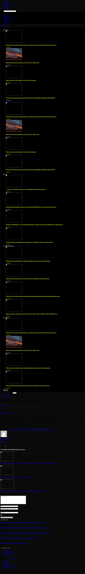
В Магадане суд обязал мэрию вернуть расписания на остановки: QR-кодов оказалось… (31, 45)
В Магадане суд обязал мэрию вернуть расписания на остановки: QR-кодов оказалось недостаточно (30, 463)
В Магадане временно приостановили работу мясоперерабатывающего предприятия (30, 98)
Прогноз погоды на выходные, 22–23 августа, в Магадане (22, 62)
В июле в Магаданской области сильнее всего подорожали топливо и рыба (27, 278)
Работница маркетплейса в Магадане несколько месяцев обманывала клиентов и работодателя (30, 428)
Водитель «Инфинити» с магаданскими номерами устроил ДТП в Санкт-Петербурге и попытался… (35, 224)
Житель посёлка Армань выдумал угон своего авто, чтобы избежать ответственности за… (32, 314)
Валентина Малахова (5, 405)
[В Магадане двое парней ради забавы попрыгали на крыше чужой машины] (14, 258)
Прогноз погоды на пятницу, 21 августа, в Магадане (21, 80)
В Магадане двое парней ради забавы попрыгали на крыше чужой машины (28, 261)
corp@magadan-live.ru (14, 558)
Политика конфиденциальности (10, 567)
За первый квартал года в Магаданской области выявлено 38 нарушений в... (23, 522)
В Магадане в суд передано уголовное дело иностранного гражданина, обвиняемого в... (26, 533)
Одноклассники (6, 562)
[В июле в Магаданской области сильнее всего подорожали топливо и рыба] (14, 276)
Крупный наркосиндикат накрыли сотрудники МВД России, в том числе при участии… (31, 207)
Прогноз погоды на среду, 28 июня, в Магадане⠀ (15, 543)
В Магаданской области (8, 5)
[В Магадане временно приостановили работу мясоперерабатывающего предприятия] (14, 95)
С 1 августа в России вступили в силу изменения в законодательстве (25, 189)
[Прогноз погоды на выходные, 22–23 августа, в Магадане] (14, 60)
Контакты (5, 7)
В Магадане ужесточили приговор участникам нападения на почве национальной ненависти (33, 296)
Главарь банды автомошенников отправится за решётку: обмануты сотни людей (29, 242)
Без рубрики (6, 555)
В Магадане (6, 1)
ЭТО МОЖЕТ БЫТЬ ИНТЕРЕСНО (9, 449)
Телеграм (5, 561)
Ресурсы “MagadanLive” (8, 20)
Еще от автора (21, 449)
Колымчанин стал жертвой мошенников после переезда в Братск (19, 538)
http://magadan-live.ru (5, 439)
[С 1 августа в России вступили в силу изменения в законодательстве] (14, 186)
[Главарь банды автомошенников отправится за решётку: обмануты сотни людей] (14, 239)
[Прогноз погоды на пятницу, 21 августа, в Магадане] (14, 77)
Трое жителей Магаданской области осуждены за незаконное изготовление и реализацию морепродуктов (33, 430)
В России (5, 4)
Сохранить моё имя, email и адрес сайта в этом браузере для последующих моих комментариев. (23, 515)
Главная (5, 14)
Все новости (6, 6)
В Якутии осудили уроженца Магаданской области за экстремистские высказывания (25, 527)
